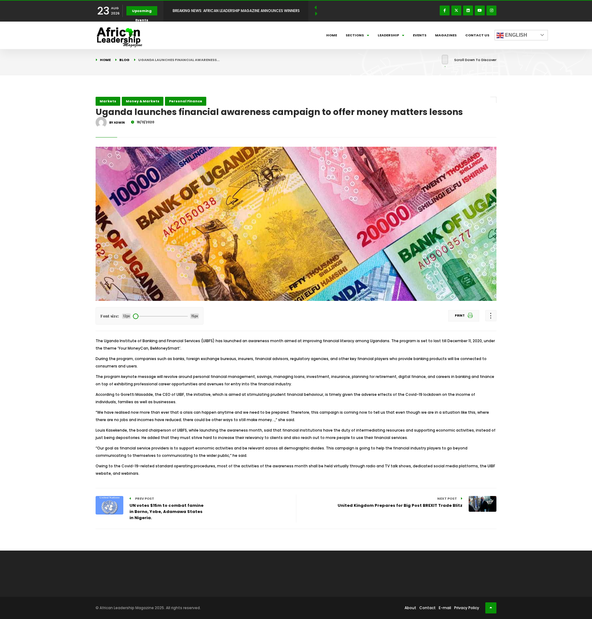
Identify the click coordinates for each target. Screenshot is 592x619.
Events (419, 35)
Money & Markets (142, 101)
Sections (355, 35)
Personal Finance (185, 101)
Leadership (388, 35)
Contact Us (477, 35)
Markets (108, 101)
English (515, 35)
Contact (427, 607)
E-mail (445, 607)
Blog (124, 59)
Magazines (446, 35)
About (410, 607)
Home (331, 35)
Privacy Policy (466, 607)
